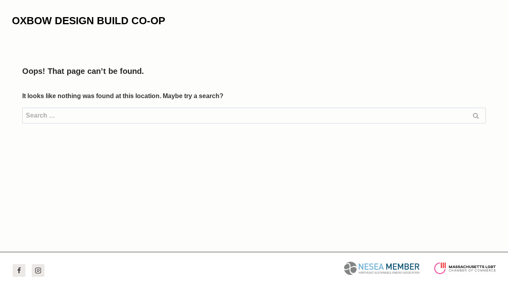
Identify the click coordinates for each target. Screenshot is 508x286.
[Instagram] (38, 270)
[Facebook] (19, 270)
